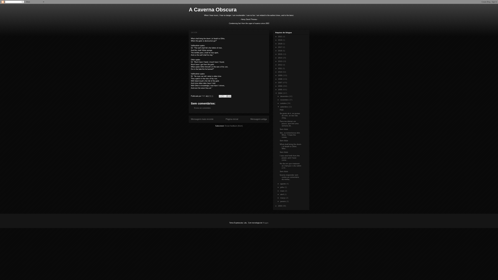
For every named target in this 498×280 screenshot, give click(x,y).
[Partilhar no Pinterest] (230, 96)
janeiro (283, 201)
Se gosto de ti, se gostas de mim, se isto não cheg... (290, 115)
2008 (280, 79)
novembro (284, 100)
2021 (280, 37)
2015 (280, 54)
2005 (280, 89)
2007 (280, 82)
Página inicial (232, 119)
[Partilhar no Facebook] (227, 96)
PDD (281, 110)
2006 (280, 86)
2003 (280, 206)
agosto (283, 184)
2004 (280, 93)
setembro (284, 107)
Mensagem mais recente (202, 119)
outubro (283, 103)
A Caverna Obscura (213, 9)
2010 (280, 72)
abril (282, 194)
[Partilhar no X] (225, 96)
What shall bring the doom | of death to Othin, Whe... (290, 146)
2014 (280, 58)
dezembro (284, 96)
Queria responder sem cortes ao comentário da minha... (289, 177)
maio (282, 191)
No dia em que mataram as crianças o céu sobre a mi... (290, 165)
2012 (280, 65)
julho (282, 187)
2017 (280, 47)
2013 (280, 61)
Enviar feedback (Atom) (234, 126)
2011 (280, 68)
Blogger (265, 223)
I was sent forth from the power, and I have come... (290, 158)
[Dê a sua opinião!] (222, 96)
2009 (280, 75)
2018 (280, 44)
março (283, 198)
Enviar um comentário (202, 108)
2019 (280, 40)
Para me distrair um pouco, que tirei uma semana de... (289, 123)
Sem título (284, 129)
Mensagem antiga (258, 119)
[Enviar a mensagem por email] (220, 96)
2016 (280, 51)
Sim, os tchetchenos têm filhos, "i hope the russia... (290, 135)
